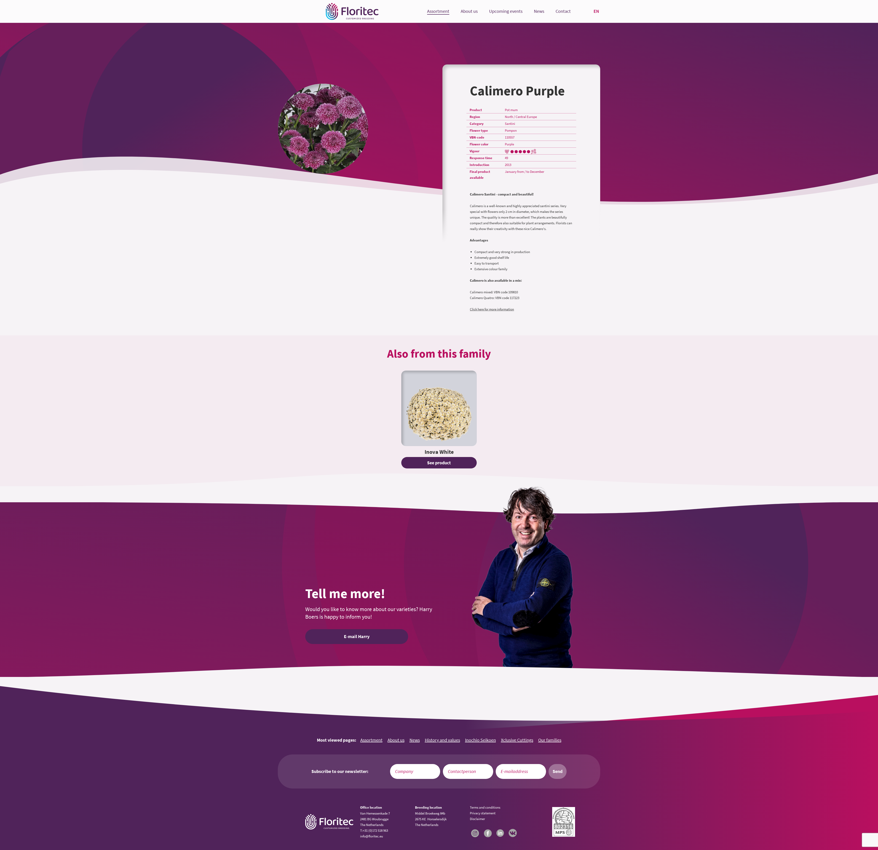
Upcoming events (505, 11)
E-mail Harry (356, 636)
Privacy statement (482, 813)
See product (439, 463)
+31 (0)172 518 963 (375, 830)
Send (557, 771)
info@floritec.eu (371, 836)
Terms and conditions (485, 807)
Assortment (438, 11)
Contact (563, 11)
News (539, 11)
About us (469, 11)
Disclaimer (477, 819)
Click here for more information (492, 309)
